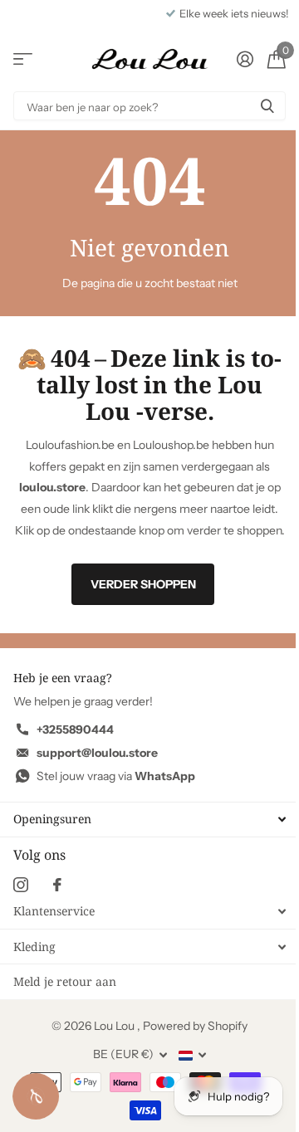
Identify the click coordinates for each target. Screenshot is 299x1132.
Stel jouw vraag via (116, 775)
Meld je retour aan (64, 981)
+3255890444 (75, 729)
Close (149, 820)
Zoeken (267, 105)
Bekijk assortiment (22, 59)
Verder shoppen (143, 584)
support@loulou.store (97, 752)
